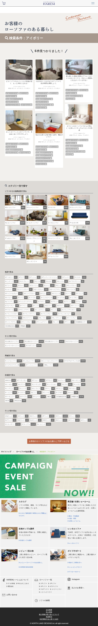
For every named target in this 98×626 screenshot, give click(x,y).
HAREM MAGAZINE (26, 567)
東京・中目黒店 (74, 516)
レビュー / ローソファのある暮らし (31, 562)
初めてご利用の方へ (75, 562)
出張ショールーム (74, 521)
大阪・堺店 (72, 518)
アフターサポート (74, 572)
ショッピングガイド (75, 567)
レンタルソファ (74, 543)
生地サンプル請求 (26, 540)
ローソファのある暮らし (25, 452)
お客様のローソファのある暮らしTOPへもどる (49, 441)
